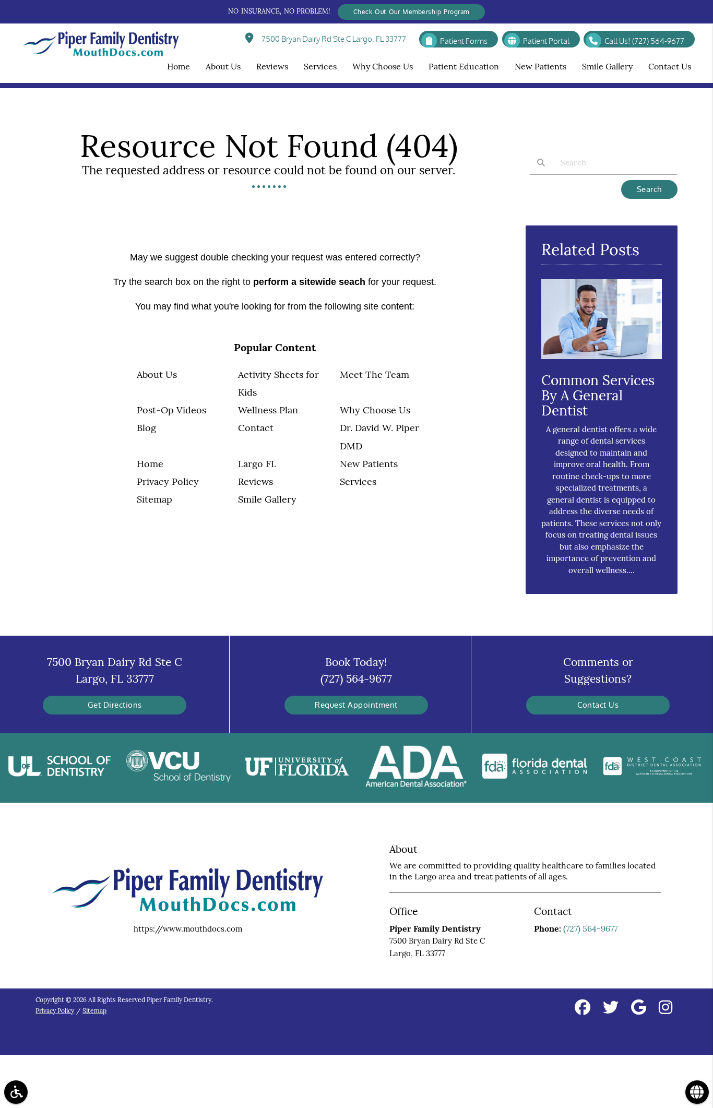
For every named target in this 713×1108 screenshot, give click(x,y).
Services (358, 481)
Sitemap (154, 499)
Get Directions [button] (115, 705)
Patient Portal (546, 41)
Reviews (255, 481)
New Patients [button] (540, 66)
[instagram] (665, 1009)
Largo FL (257, 464)
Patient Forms (464, 41)
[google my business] (638, 1009)
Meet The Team (374, 374)
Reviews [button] (272, 66)
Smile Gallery (267, 499)
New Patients (369, 464)
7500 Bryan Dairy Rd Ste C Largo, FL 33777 (332, 39)
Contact (256, 428)
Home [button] (178, 66)
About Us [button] (223, 66)
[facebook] (582, 1009)
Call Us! (644, 41)
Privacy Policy (168, 481)
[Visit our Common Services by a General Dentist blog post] (601, 361)
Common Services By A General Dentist (598, 395)
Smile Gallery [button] (607, 66)
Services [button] (320, 66)
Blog (146, 428)
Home (150, 464)
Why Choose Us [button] (382, 66)
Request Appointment (356, 705)
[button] (16, 1092)
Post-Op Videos (171, 410)
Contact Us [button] (669, 66)
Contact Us (598, 705)
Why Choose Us (375, 410)
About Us (157, 374)
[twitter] (611, 1009)
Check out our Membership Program (411, 12)
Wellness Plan (268, 410)
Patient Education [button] (464, 66)
